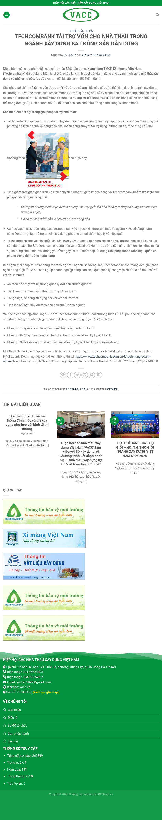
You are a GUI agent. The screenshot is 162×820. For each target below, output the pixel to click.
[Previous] (8, 441)
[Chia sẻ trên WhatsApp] (63, 375)
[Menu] (6, 15)
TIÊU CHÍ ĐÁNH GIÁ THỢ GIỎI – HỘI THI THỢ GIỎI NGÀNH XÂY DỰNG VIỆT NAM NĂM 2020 (135, 449)
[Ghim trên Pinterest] (92, 375)
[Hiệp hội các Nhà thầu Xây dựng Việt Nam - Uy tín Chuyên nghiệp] (81, 15)
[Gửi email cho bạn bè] (84, 375)
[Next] (153, 441)
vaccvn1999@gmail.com (33, 682)
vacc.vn (25, 687)
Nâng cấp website (82, 794)
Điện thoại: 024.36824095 (25, 672)
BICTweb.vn (105, 794)
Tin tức (89, 31)
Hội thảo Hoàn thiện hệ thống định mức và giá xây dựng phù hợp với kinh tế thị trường (27, 422)
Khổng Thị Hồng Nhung (96, 55)
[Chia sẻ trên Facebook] (70, 375)
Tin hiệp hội (75, 31)
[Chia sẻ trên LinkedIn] (99, 375)
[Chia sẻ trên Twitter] (77, 375)
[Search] (157, 15)
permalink (112, 388)
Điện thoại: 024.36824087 (25, 677)
